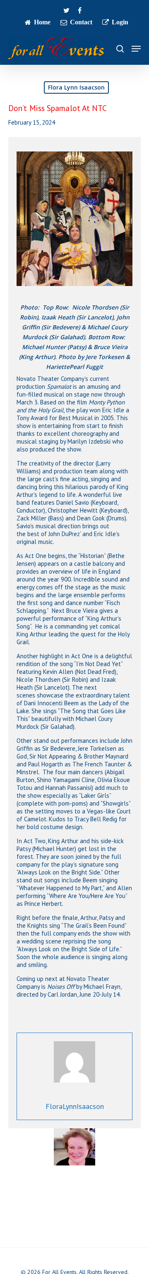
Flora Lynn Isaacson (76, 87)
